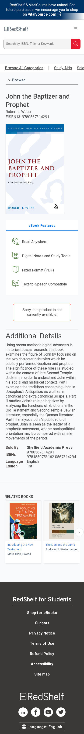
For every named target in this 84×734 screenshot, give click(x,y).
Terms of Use (42, 643)
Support (42, 623)
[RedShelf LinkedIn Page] (23, 715)
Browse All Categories (24, 68)
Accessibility (42, 664)
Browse (19, 80)
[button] (41, 242)
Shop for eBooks (42, 613)
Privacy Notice (42, 633)
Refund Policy (42, 654)
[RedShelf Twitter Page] (61, 715)
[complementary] (42, 524)
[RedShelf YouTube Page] (48, 715)
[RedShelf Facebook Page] (35, 715)
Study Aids (63, 68)
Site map (42, 674)
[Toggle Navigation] (75, 29)
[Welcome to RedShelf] (16, 29)
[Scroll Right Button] (79, 532)
